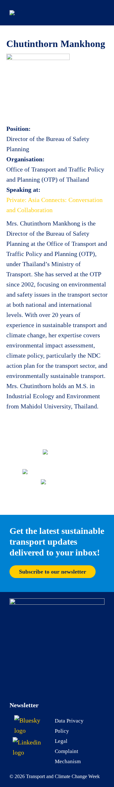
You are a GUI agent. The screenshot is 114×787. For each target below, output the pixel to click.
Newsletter (24, 705)
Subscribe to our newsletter (52, 571)
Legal (61, 741)
